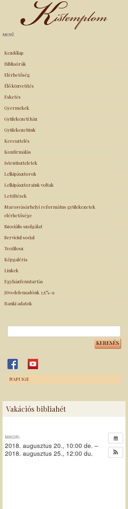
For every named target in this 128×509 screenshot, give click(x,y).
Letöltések (15, 196)
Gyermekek (16, 108)
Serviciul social (19, 237)
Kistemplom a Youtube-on (33, 364)
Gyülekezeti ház (20, 119)
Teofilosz (13, 248)
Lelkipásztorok (20, 174)
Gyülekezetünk (20, 130)
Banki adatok (18, 303)
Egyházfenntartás (23, 281)
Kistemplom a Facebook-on (12, 364)
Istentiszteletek (20, 163)
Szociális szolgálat (23, 226)
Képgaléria (15, 259)
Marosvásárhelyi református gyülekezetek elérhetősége (49, 211)
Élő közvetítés (19, 86)
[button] (115, 452)
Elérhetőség (17, 75)
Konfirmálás (17, 152)
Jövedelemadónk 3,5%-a (29, 292)
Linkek (11, 270)
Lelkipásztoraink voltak (29, 185)
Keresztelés (17, 141)
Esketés (12, 97)
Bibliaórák (15, 64)
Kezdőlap (13, 53)
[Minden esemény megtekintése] (115, 438)
